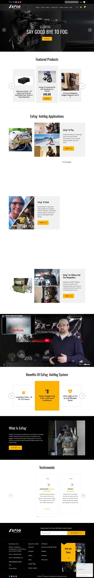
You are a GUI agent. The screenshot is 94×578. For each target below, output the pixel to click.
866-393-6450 (17, 554)
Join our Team (68, 550)
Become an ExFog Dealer (49, 547)
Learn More (14, 447)
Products (44, 555)
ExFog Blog (31, 564)
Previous (4, 30)
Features (31, 551)
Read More (47, 509)
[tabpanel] (23, 494)
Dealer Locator (32, 568)
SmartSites (65, 576)
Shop (29, 560)
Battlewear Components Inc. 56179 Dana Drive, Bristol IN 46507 (17, 549)
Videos (30, 555)
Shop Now (47, 39)
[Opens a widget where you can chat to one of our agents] (85, 570)
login (81, 2)
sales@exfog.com (18, 557)
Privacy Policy (13, 568)
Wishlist (43, 551)
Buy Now (47, 98)
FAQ (10, 565)
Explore (67, 148)
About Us (31, 547)
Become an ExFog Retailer (72, 2)
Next (90, 30)
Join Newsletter (75, 533)
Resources (44, 560)
